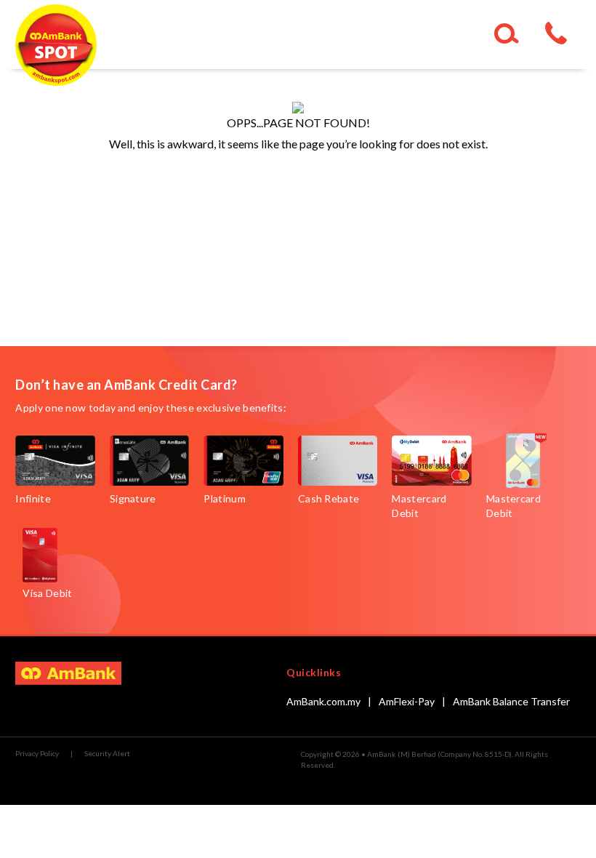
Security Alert (107, 753)
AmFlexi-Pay (407, 701)
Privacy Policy (37, 753)
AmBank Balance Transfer (511, 701)
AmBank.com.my (323, 701)
